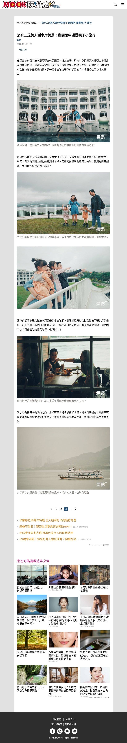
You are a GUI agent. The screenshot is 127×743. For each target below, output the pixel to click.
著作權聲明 (56, 724)
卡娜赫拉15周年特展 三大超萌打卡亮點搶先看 (47, 520)
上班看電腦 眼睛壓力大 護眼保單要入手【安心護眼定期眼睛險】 (94, 620)
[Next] (75, 508)
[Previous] (51, 508)
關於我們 (57, 719)
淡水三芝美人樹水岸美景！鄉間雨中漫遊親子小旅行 (67, 22)
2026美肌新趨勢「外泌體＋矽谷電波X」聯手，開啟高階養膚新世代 (63, 620)
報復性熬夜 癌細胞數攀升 (63, 587)
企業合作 (70, 719)
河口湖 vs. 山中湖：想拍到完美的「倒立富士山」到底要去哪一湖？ (31, 620)
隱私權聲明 (70, 724)
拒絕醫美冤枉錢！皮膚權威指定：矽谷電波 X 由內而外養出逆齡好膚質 (94, 690)
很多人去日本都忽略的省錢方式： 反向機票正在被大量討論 (94, 655)
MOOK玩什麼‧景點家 (27, 22)
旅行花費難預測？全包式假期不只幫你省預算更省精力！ (62, 690)
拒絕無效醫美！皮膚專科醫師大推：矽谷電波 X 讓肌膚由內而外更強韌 (62, 655)
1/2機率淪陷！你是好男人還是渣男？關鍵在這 (47, 539)
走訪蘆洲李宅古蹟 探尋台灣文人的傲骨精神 (46, 533)
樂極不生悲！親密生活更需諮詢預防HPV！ (45, 526)
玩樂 (19, 40)
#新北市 (23, 49)
